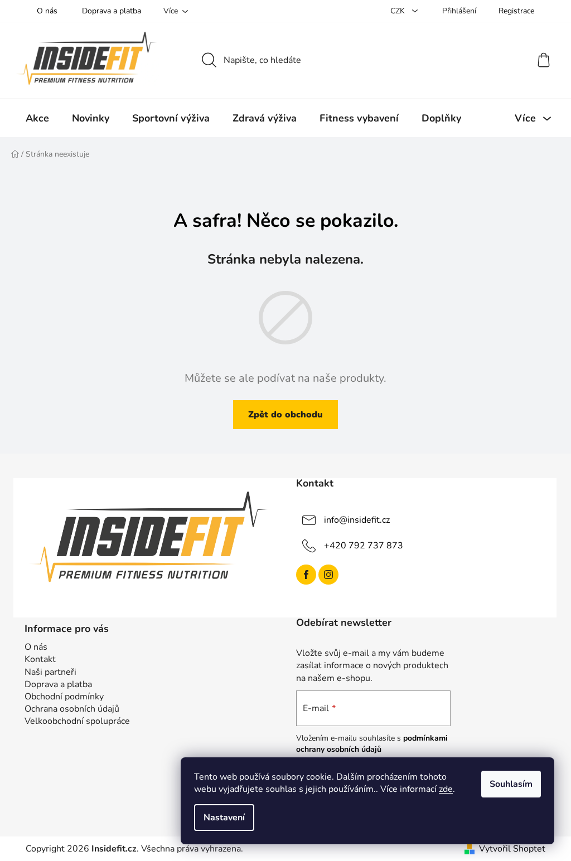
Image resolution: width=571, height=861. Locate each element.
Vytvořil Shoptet (512, 849)
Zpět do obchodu (285, 414)
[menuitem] (37, 118)
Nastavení (224, 817)
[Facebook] (306, 575)
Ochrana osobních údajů (72, 709)
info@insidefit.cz (357, 520)
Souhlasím (511, 784)
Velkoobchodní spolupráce (77, 721)
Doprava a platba (111, 11)
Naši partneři (50, 672)
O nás (47, 11)
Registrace (516, 11)
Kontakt (40, 659)
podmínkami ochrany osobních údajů (372, 744)
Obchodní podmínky (64, 696)
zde (446, 789)
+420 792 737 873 (363, 545)
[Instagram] (328, 575)
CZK (398, 11)
